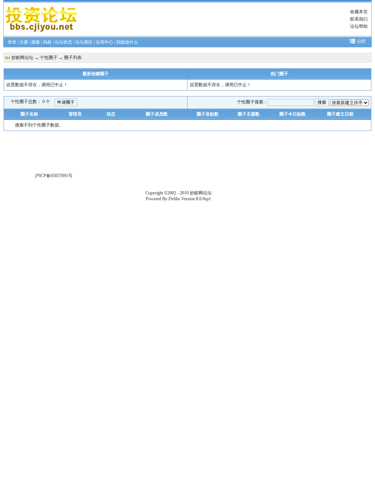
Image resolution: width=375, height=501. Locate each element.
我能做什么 (127, 42)
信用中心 (104, 42)
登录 (12, 42)
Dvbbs (174, 198)
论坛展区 (84, 42)
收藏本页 (359, 11)
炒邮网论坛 (22, 57)
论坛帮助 (359, 26)
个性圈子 (48, 57)
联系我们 (359, 19)
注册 (23, 42)
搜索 (35, 42)
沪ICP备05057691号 (54, 175)
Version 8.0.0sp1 (196, 198)
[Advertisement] (214, 19)
